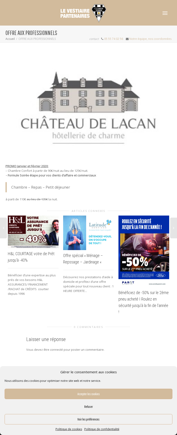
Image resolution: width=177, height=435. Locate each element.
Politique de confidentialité (101, 429)
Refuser (88, 407)
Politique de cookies (69, 429)
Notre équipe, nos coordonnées (150, 39)
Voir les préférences (88, 419)
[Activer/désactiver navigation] (165, 13)
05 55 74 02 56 (113, 39)
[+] (33, 232)
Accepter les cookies (88, 394)
